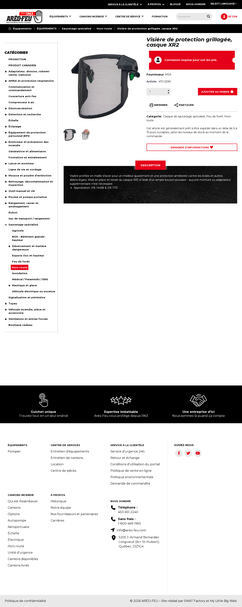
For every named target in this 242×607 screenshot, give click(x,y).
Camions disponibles (23, 559)
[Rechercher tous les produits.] (208, 16)
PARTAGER (186, 104)
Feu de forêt (214, 116)
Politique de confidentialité (25, 601)
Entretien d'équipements (70, 451)
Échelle (13, 533)
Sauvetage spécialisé (76, 28)
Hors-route (104, 28)
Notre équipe (61, 507)
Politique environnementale (131, 477)
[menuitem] (24, 16)
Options (14, 514)
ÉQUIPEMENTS (47, 28)
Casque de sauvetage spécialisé (184, 116)
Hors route (16, 546)
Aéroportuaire (18, 527)
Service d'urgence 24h (127, 451)
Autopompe (17, 520)
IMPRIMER (160, 104)
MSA (168, 74)
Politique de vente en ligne (131, 470)
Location (57, 464)
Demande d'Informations (190, 147)
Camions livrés (18, 565)
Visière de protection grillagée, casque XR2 (147, 28)
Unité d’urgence (20, 552)
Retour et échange (125, 458)
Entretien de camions (67, 458)
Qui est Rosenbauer (23, 501)
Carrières (57, 520)
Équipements (22, 28)
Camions (14, 507)
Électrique (16, 540)
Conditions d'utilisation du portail (135, 464)
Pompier (14, 451)
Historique (58, 501)
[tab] (150, 165)
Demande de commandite (130, 483)
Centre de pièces (63, 470)
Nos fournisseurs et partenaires (74, 514)
